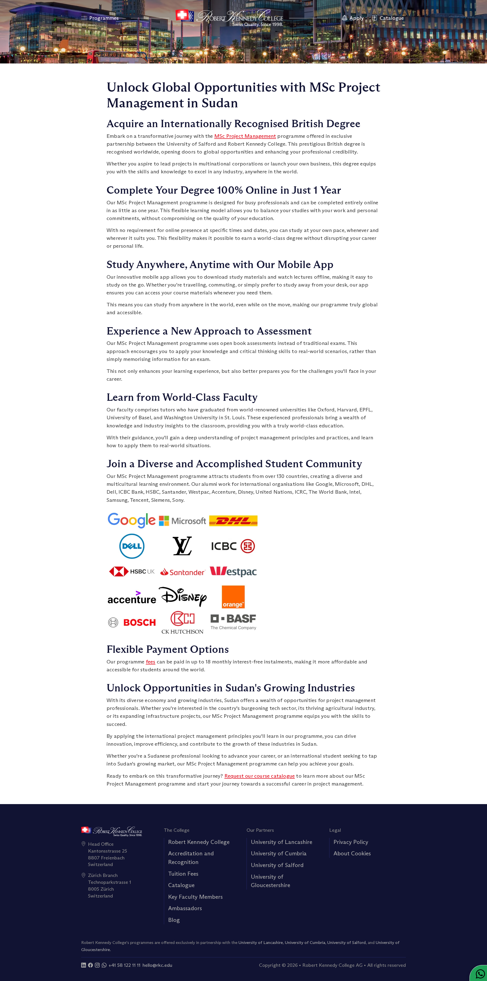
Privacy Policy (351, 841)
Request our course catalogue (259, 776)
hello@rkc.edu (157, 965)
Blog (174, 919)
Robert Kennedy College (199, 841)
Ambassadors (185, 908)
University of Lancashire (281, 841)
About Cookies (352, 853)
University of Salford (277, 865)
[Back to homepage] (229, 18)
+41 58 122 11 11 (125, 965)
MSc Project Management (245, 136)
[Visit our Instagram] (97, 965)
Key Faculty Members (195, 896)
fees (150, 661)
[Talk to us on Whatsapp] (104, 965)
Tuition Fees (183, 873)
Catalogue (181, 885)
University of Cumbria (279, 853)
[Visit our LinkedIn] (83, 965)
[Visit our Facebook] (90, 965)
